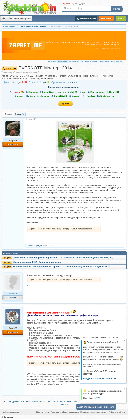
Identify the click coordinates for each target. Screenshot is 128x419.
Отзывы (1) (19, 114)
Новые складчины (91, 61)
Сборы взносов (104, 61)
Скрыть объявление (124, 340)
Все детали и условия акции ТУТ (99, 378)
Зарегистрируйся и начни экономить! (96, 407)
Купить (65, 103)
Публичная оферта (117, 412)
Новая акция (52, 61)
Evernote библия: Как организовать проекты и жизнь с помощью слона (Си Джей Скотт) (62, 266)
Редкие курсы (62, 61)
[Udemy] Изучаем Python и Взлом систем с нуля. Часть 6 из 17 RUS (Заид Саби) (44, 401)
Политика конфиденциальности (65, 412)
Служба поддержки (78, 4)
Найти (117, 9)
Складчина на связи (76, 61)
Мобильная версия (11, 412)
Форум (3, 18)
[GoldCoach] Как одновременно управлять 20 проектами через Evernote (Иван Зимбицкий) (63, 257)
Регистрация (106, 18)
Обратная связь (42, 412)
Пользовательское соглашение (93, 412)
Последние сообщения (19, 18)
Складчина (8, 417)
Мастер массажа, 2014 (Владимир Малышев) (37, 262)
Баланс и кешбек (116, 61)
